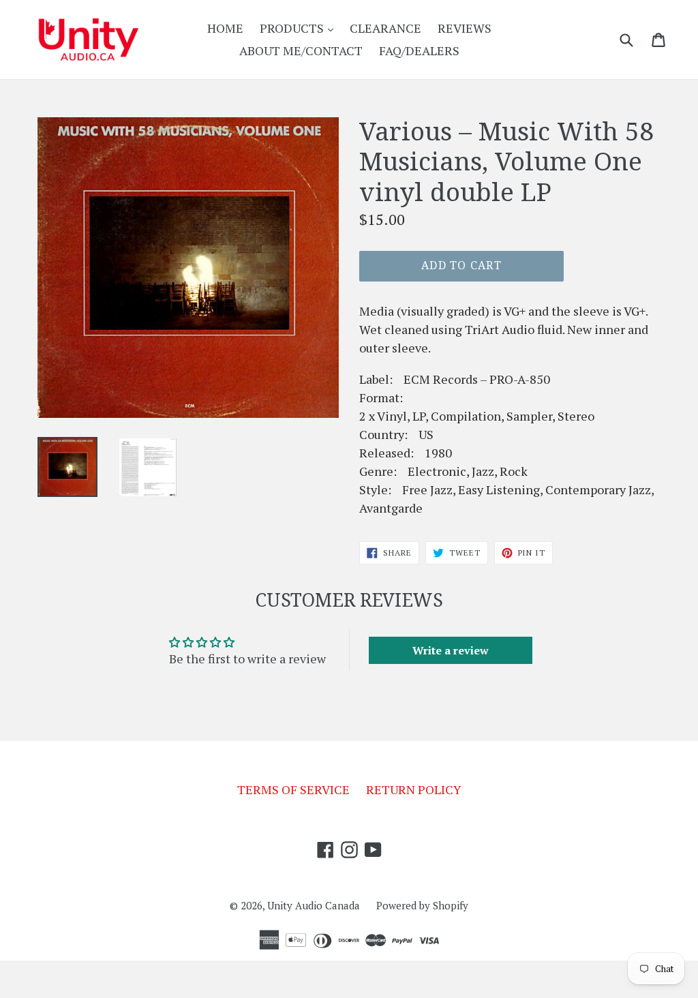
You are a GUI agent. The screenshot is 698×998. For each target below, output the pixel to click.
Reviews (464, 28)
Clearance (385, 28)
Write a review (450, 650)
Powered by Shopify (422, 905)
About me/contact (301, 50)
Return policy (413, 789)
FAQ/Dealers (419, 50)
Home (225, 28)
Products (300, 27)
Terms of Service (293, 789)
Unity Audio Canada (313, 905)
